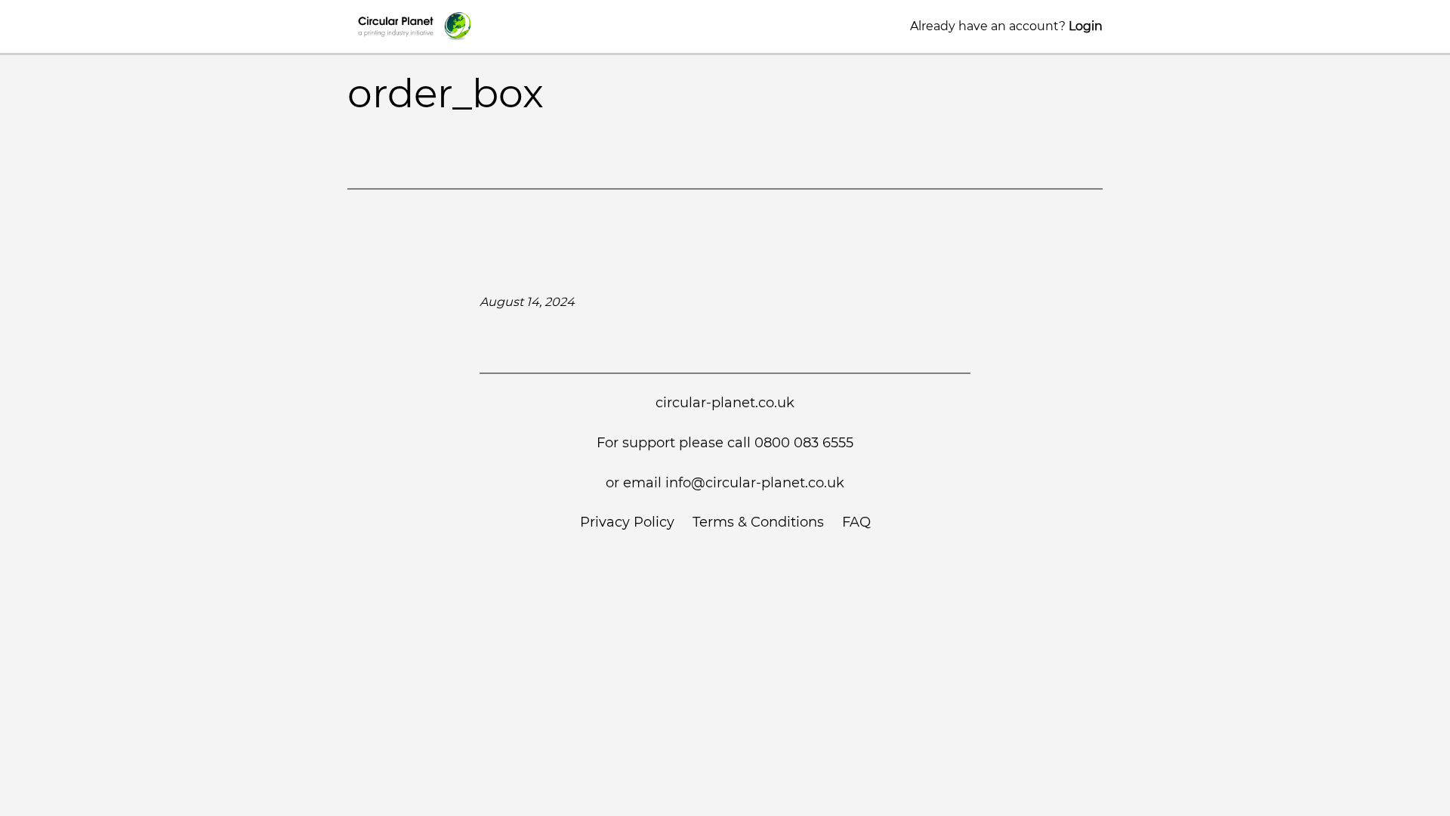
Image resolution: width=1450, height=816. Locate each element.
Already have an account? (1006, 26)
